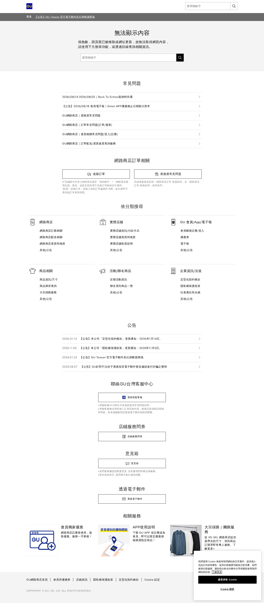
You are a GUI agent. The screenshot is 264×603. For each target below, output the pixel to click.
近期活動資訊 (118, 279)
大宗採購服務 (48, 292)
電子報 (184, 243)
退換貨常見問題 (170, 174)
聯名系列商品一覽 (121, 286)
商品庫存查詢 (48, 286)
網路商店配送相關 (51, 237)
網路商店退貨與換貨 (52, 243)
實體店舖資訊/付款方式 (125, 230)
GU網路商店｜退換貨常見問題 (81, 115)
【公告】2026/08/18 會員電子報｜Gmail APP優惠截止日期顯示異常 (106, 106)
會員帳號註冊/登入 (192, 230)
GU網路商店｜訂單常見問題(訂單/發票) (87, 124)
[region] (227, 575)
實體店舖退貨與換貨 (123, 237)
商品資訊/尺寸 (49, 279)
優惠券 (184, 237)
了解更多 (217, 572)
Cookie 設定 (152, 579)
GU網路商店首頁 (37, 579)
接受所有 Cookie (227, 579)
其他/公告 (46, 250)
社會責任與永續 (190, 292)
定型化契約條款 (190, 279)
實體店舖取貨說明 (121, 243)
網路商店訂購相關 (51, 230)
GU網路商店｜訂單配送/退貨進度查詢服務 (89, 143)
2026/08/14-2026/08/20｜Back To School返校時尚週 (97, 96)
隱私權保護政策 (190, 286)
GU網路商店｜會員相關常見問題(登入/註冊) (90, 134)
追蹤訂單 (99, 174)
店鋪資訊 (81, 579)
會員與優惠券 (61, 579)
